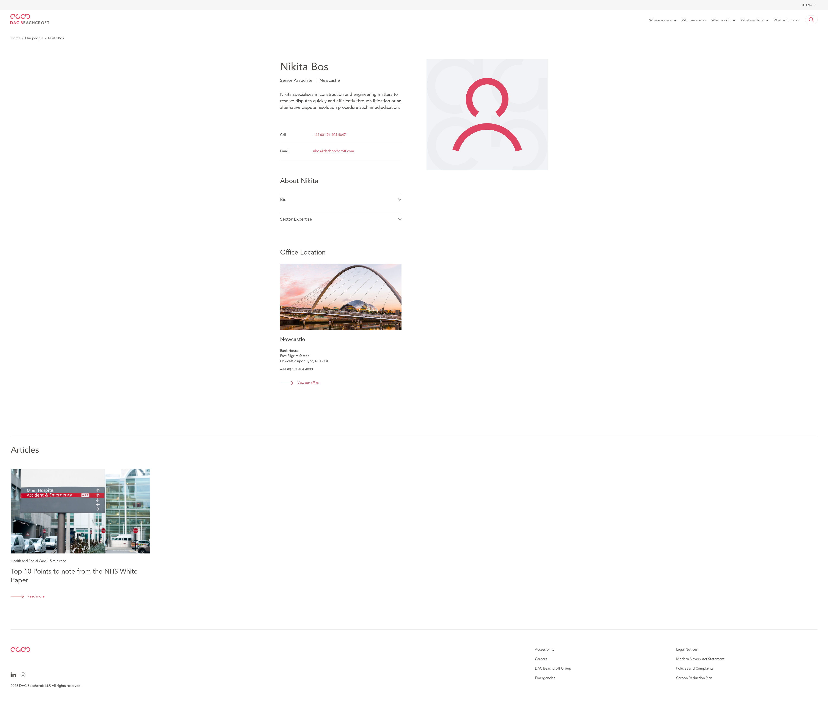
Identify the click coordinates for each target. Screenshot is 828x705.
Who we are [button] (691, 20)
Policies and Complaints (695, 668)
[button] (811, 19)
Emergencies (545, 678)
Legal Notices (687, 649)
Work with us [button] (784, 20)
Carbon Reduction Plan (694, 678)
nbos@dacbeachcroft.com (333, 151)
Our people (34, 38)
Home (15, 38)
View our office (308, 383)
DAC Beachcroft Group (553, 668)
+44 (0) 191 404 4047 (329, 135)
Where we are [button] (660, 20)
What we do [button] (721, 20)
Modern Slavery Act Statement (700, 659)
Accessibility (544, 649)
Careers (541, 659)
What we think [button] (752, 20)
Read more (36, 596)
